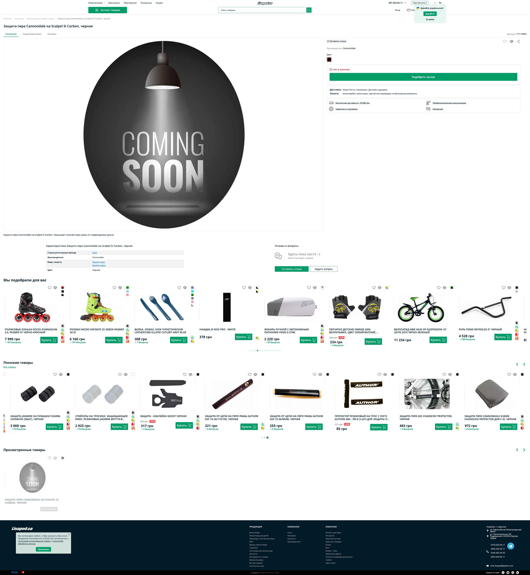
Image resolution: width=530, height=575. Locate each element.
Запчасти (19, 19)
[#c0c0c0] (517, 291)
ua (435, 2)
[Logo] (265, 3)
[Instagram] (512, 572)
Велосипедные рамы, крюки (41, 19)
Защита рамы (99, 265)
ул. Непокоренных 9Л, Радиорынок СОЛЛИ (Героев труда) (504, 536)
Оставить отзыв (292, 269)
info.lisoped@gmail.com (501, 566)
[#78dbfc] (127, 291)
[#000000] (62, 291)
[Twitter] (517, 572)
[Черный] (329, 59)
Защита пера (98, 262)
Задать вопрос (324, 269)
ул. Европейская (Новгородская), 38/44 (506, 531)
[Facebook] (503, 572)
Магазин (7, 19)
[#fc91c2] (127, 295)
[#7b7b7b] (192, 298)
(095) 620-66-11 (498, 549)
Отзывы (51, 33)
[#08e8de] (192, 291)
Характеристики (32, 33)
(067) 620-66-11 (498, 557)
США (94, 253)
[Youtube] (508, 572)
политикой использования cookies (34, 541)
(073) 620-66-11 (498, 545)
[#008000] (192, 295)
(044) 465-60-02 (498, 553)
